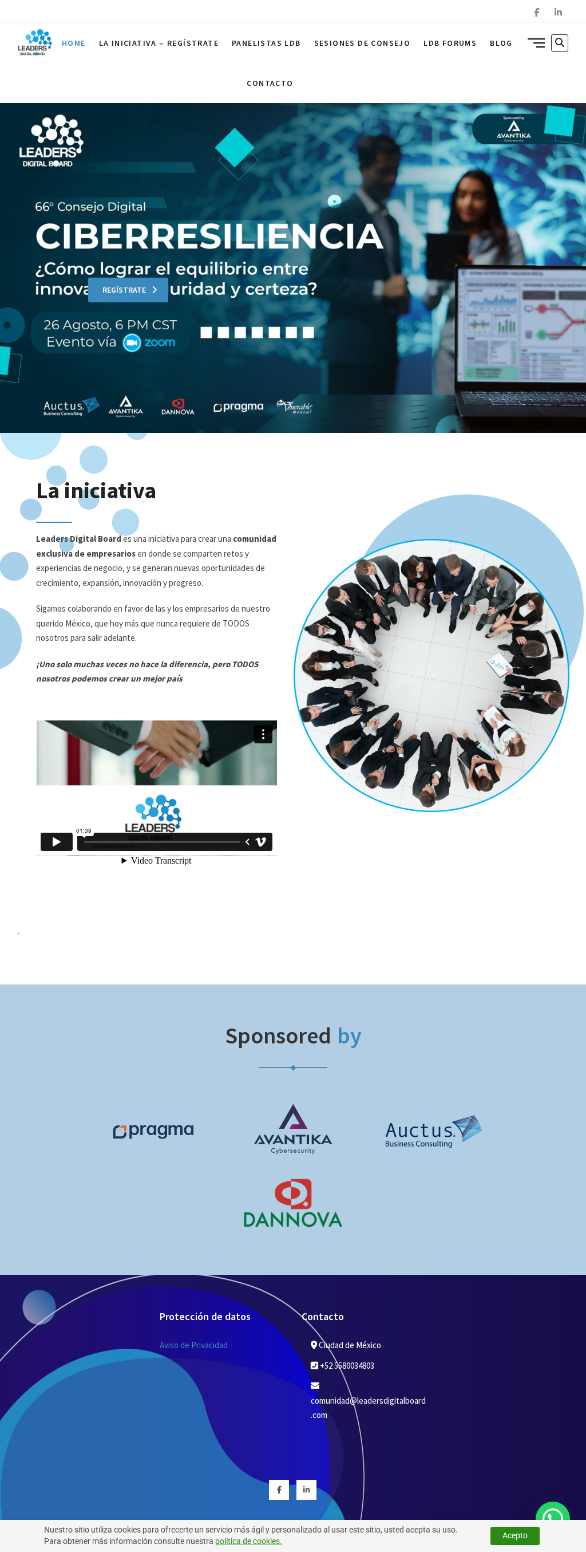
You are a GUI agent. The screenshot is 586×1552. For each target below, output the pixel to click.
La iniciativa (96, 490)
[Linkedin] (558, 12)
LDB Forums (450, 43)
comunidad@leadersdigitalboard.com (368, 1407)
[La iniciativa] (431, 546)
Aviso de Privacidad (194, 1345)
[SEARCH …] (559, 43)
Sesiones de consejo (362, 43)
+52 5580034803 (346, 1365)
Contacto (270, 83)
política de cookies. (248, 1541)
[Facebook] (536, 12)
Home (74, 43)
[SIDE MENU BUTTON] (536, 41)
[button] (553, 1519)
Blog (501, 43)
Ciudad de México (349, 1345)
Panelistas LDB (266, 43)
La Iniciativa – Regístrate (159, 43)
